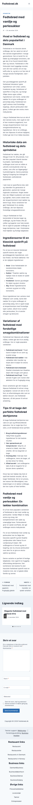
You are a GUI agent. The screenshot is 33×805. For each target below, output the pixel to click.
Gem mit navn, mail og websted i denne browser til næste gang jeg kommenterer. (16, 703)
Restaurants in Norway (16, 759)
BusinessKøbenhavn (16, 772)
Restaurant (16, 746)
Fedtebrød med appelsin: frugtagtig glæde (8, 586)
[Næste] (27, 616)
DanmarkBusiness (16, 768)
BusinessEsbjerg (16, 780)
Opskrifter (6, 13)
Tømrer (16, 797)
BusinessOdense (16, 776)
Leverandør (16, 793)
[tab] (12, 626)
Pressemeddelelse (16, 789)
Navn (6, 679)
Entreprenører (16, 801)
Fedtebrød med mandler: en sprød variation (25, 586)
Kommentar (8, 648)
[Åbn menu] (29, 3)
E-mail (7, 688)
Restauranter (16, 750)
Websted (7, 696)
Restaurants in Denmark (16, 755)
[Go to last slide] (5, 616)
